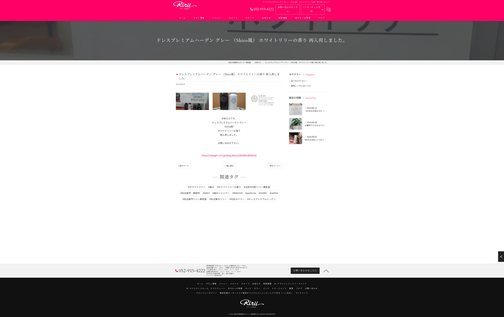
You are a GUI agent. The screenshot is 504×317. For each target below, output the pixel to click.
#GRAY (206, 193)
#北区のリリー (237, 199)
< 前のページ (183, 165)
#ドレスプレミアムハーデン (261, 199)
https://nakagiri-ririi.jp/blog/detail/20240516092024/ (229, 155)
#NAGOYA (238, 193)
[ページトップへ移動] (326, 270)
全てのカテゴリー (299, 80)
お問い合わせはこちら (287, 9)
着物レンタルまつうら (301, 85)
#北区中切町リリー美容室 (257, 187)
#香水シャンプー (221, 193)
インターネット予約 (311, 9)
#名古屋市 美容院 (190, 193)
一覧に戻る (229, 165)
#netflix (274, 193)
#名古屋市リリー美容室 (195, 199)
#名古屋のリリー (218, 199)
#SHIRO (263, 193)
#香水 (211, 187)
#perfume (250, 193)
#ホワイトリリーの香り (229, 187)
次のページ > (275, 165)
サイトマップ (302, 293)
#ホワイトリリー (196, 187)
